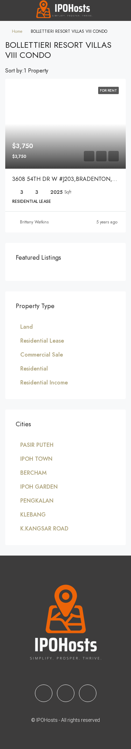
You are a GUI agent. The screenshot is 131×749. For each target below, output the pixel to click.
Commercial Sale (41, 355)
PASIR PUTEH (36, 445)
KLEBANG (33, 515)
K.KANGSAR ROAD (44, 529)
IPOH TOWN (36, 459)
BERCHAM (33, 473)
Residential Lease (42, 341)
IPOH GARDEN (39, 487)
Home (17, 31)
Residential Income (44, 383)
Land (26, 327)
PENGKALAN (36, 501)
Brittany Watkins (34, 222)
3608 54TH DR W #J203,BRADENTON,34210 (70, 179)
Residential (34, 369)
